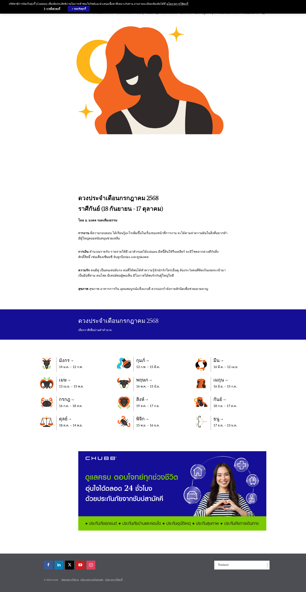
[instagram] (90, 565)
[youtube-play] (80, 565)
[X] (69, 565)
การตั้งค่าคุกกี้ (53, 8)
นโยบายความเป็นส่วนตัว (91, 580)
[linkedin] (59, 565)
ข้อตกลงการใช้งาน (70, 580)
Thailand (223, 564)
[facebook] (48, 565)
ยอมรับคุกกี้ (80, 8)
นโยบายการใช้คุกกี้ (114, 580)
